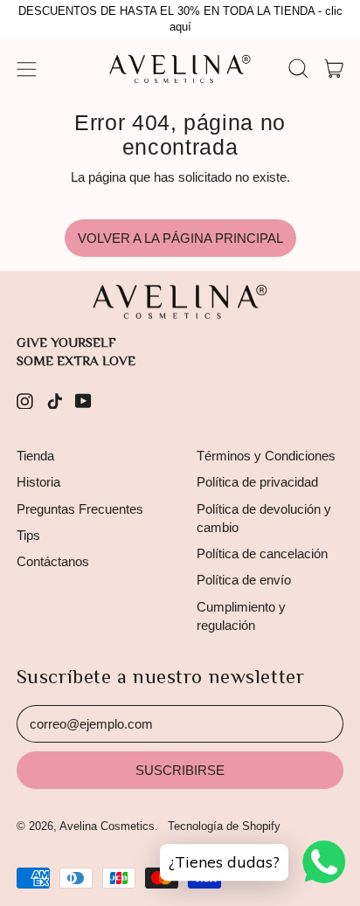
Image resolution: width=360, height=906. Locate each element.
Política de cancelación (262, 553)
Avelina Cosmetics (107, 826)
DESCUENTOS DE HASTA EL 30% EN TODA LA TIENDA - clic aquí (180, 19)
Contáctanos (53, 561)
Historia (38, 481)
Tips (28, 535)
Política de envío (244, 579)
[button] (297, 69)
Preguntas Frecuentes (80, 508)
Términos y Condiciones (266, 455)
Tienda (35, 455)
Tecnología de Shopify (224, 826)
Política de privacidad (257, 481)
